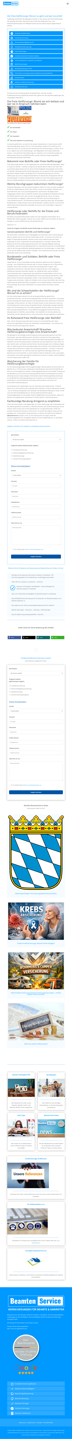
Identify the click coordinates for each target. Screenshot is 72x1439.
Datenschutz (31, 1422)
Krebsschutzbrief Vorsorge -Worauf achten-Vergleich (36, 943)
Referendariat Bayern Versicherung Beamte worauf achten (36, 894)
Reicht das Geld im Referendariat (36, 1044)
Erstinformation (48, 1422)
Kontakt (39, 1422)
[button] (14, 637)
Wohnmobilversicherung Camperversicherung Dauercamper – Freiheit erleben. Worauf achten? (36, 993)
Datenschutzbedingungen (33, 549)
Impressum (22, 1422)
